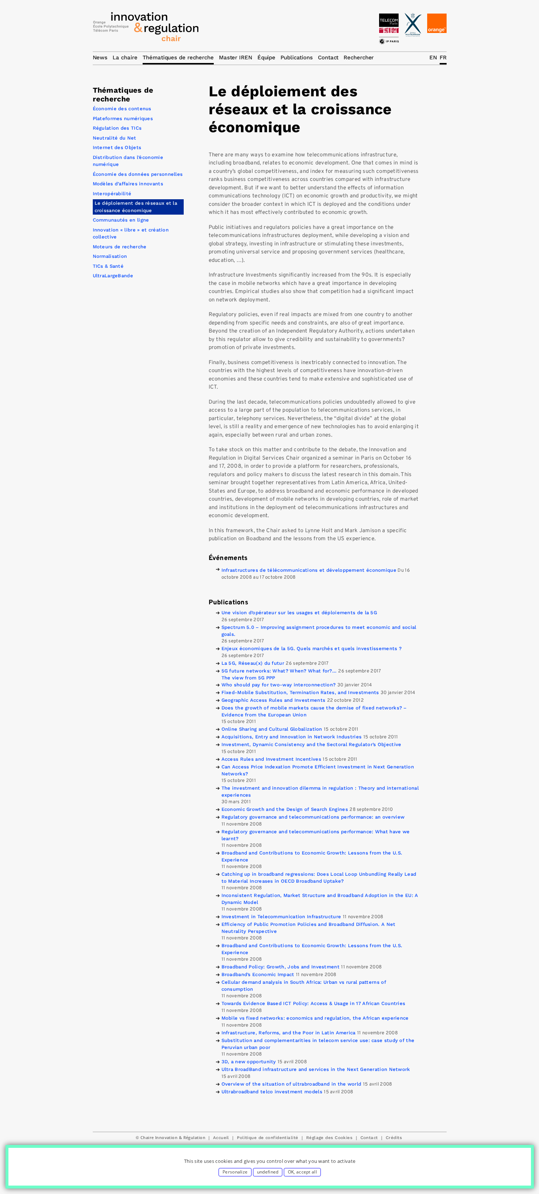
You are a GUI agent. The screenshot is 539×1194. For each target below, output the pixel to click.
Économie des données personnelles (138, 174)
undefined (268, 1172)
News (100, 57)
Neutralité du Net (114, 138)
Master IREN (235, 57)
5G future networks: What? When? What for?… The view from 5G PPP (279, 674)
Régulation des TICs (117, 128)
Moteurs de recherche (120, 246)
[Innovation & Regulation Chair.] (146, 28)
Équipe (266, 57)
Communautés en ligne (121, 220)
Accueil (221, 1137)
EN (433, 57)
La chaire (125, 57)
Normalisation (110, 256)
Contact (369, 1137)
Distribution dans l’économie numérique (128, 161)
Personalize (235, 1172)
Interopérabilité (112, 193)
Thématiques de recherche (178, 57)
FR (443, 57)
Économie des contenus (122, 108)
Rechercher (359, 57)
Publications (296, 57)
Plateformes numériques (123, 118)
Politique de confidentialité (267, 1137)
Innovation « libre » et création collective (131, 233)
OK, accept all (302, 1172)
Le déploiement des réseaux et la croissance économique (136, 206)
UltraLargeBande (113, 275)
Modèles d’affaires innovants (128, 183)
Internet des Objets (117, 147)
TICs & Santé (108, 266)
